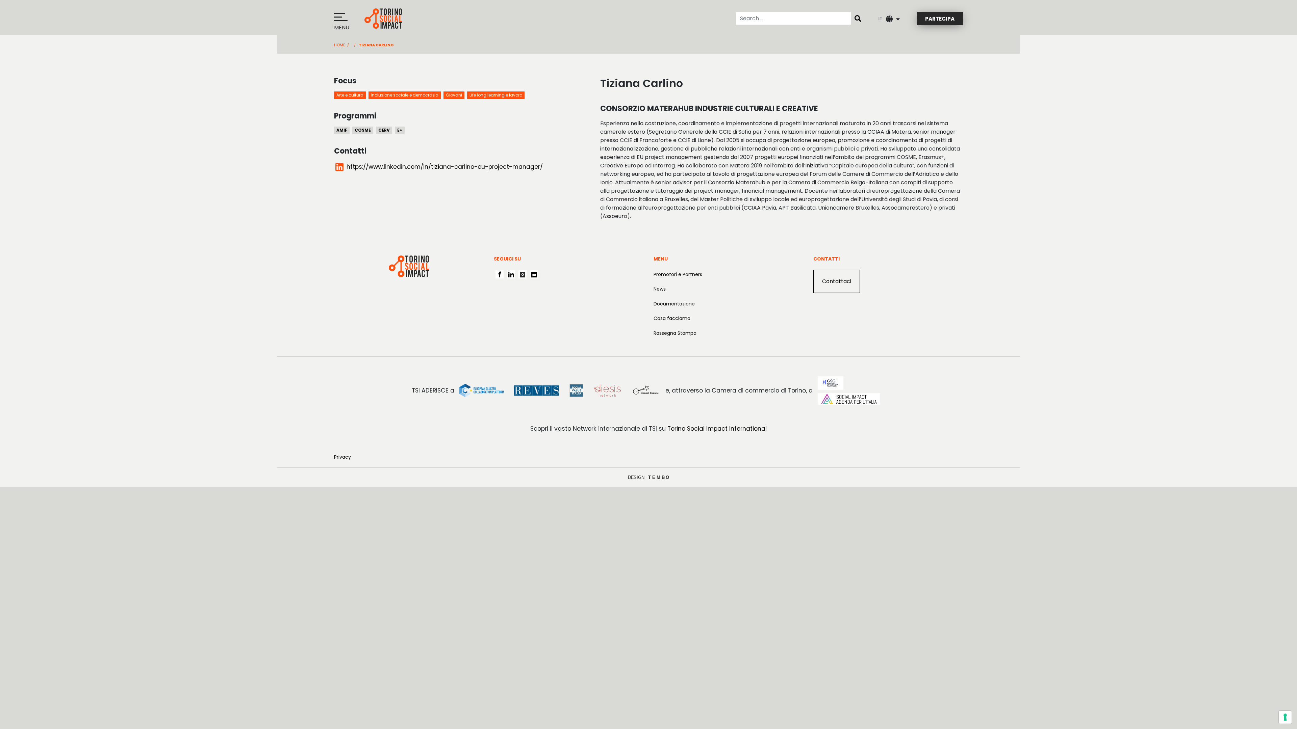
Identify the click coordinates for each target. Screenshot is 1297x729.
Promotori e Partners (678, 274)
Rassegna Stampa (675, 333)
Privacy (342, 457)
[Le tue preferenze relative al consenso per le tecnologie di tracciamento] (1285, 717)
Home (339, 45)
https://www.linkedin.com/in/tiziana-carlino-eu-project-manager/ (445, 167)
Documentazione (674, 303)
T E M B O (658, 477)
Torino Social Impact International (717, 429)
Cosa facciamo (672, 318)
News (660, 289)
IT (881, 18)
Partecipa (940, 18)
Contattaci (836, 281)
